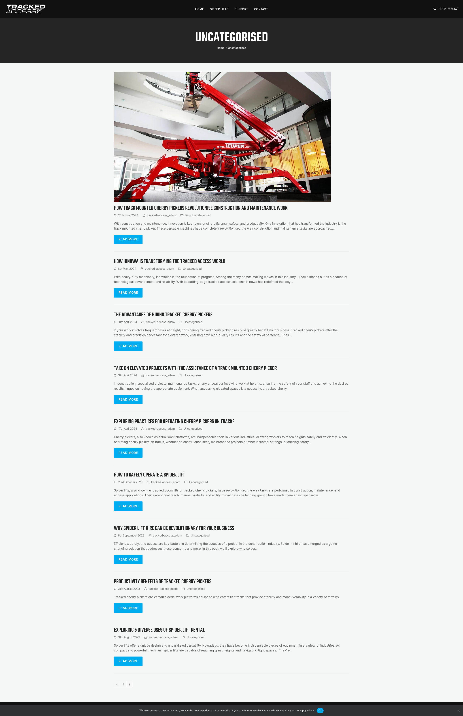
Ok (320, 710)
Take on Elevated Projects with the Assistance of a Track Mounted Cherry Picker (195, 368)
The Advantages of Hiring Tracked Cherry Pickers (163, 315)
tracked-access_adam (161, 215)
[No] (458, 710)
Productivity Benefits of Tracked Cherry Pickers (162, 582)
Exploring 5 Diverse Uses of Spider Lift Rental (159, 630)
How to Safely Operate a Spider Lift (149, 475)
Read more (128, 239)
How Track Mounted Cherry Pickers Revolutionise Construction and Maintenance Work (201, 208)
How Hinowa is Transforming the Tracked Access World (169, 262)
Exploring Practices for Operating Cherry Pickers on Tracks (174, 422)
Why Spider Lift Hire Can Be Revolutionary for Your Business (174, 528)
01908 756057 (448, 9)
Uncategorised (201, 215)
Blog (188, 215)
